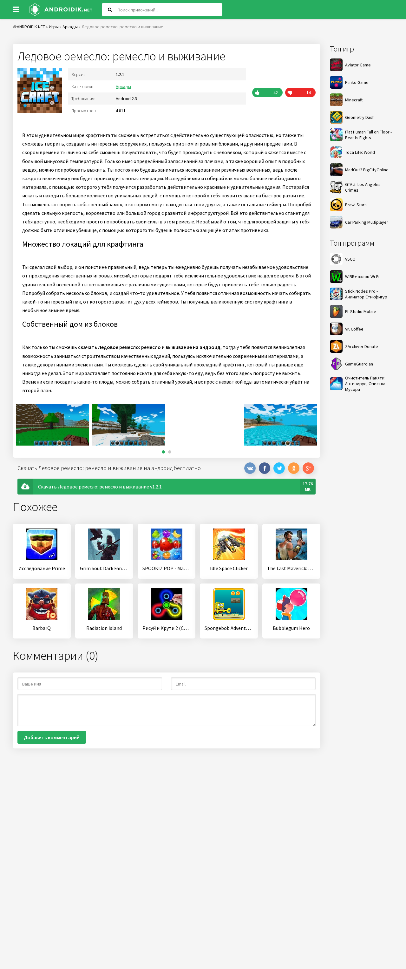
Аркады (123, 86)
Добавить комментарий (52, 737)
